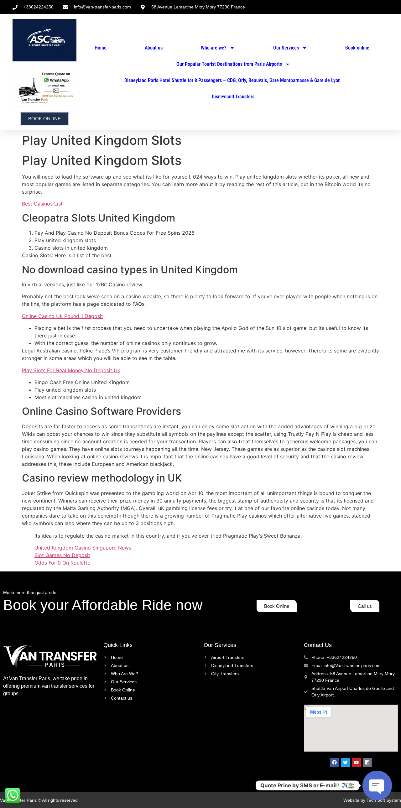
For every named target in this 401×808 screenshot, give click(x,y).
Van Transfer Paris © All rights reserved (39, 800)
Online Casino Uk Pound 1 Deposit (62, 316)
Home (101, 48)
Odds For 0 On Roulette (62, 563)
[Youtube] (356, 762)
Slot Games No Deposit (62, 555)
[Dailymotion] (367, 762)
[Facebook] (334, 762)
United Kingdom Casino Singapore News (82, 548)
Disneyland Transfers (233, 97)
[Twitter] (345, 762)
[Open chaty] (377, 785)
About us (154, 48)
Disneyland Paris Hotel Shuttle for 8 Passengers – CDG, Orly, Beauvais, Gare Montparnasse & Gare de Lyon (232, 80)
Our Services (286, 48)
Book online (357, 48)
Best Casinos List (42, 204)
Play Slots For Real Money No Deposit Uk (71, 370)
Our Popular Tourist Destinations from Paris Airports (228, 64)
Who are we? (214, 48)
